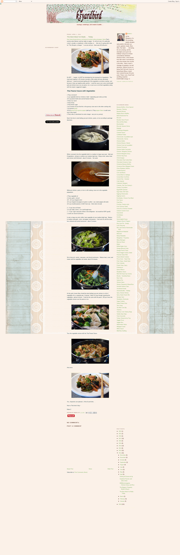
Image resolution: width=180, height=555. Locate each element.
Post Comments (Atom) (81, 472)
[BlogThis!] (91, 413)
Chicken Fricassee (122, 147)
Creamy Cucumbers (122, 187)
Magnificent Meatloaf (122, 231)
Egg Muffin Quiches (122, 189)
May (121, 472)
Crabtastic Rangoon (122, 183)
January (122, 501)
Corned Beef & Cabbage (123, 174)
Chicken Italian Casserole (124, 149)
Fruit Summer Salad (122, 206)
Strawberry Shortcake (122, 299)
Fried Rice (119, 202)
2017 (120, 438)
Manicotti (119, 233)
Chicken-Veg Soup (122, 155)
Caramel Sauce (121, 132)
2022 (120, 431)
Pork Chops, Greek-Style (123, 261)
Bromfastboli (120, 124)
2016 (120, 441)
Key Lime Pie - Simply (123, 223)
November (123, 457)
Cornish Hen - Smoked (123, 179)
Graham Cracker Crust (123, 210)
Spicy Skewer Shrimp (122, 293)
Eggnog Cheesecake (122, 194)
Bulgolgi (119, 128)
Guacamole (120, 212)
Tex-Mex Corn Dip (121, 307)
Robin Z (130, 33)
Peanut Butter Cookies (123, 257)
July (121, 467)
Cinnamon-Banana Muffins (124, 164)
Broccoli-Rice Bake (122, 122)
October (122, 460)
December (123, 455)
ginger (75, 108)
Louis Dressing (121, 225)
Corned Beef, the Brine (123, 177)
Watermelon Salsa (122, 324)
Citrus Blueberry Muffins (123, 168)
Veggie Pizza (120, 320)
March (122, 496)
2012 (120, 450)
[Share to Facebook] (94, 413)
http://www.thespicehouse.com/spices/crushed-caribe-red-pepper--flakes (86, 39)
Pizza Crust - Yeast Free (123, 259)
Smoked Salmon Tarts (123, 286)
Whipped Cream (121, 326)
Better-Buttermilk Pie (122, 115)
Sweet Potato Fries (122, 303)
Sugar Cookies (121, 301)
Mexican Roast (121, 242)
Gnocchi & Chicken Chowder (124, 208)
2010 (120, 504)
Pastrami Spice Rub (122, 254)
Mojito (118, 244)
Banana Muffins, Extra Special (125, 107)
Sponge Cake (120, 297)
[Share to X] (92, 413)
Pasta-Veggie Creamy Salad (124, 252)
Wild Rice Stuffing (121, 331)
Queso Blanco (120, 269)
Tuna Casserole (121, 316)
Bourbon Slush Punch (123, 120)
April (121, 474)
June (121, 469)
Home (90, 469)
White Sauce (120, 328)
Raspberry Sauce (121, 271)
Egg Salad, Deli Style (122, 191)
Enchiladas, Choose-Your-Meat (125, 198)
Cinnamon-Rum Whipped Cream (125, 166)
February (122, 499)
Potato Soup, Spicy (122, 265)
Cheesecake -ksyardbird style (125, 136)
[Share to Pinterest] (96, 413)
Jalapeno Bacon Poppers (123, 221)
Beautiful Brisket (121, 111)
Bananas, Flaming (122, 109)
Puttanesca (120, 267)
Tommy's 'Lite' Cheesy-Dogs (124, 312)
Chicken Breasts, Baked (123, 143)
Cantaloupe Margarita (122, 130)
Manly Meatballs (121, 235)
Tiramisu (119, 309)
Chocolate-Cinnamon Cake (124, 162)
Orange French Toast (122, 250)
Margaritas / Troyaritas (123, 238)
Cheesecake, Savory (122, 139)
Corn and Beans (121, 172)
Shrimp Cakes (120, 282)
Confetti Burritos (121, 170)
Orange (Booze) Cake (122, 248)
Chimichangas (120, 158)
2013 (120, 448)
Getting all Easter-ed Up (126, 476)
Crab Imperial (120, 181)
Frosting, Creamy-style (123, 204)
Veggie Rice (120, 322)
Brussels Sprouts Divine (123, 126)
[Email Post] (86, 412)
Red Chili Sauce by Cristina (124, 273)
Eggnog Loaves (121, 196)
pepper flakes (99, 110)
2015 (120, 443)
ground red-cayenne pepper (78, 110)
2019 (120, 436)
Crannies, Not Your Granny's (124, 185)
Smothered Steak (121, 288)
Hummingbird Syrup (122, 219)
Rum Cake (119, 278)
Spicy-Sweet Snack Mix (123, 295)
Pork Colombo (120, 263)
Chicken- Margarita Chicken (124, 151)
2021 (120, 433)
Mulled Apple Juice (122, 246)
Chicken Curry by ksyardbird (124, 145)
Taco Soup (120, 305)
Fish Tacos (120, 200)
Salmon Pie (120, 280)
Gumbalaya (120, 215)
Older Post (110, 469)
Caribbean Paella (121, 134)
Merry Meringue (121, 240)
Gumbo (119, 217)
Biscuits (119, 117)
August (122, 464)
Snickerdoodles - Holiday (123, 290)
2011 (120, 453)
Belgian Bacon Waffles (123, 113)
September (123, 462)
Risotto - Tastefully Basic (123, 276)
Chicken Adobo (121, 141)
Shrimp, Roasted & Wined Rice (125, 284)
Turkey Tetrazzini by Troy (124, 318)
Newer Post (70, 469)
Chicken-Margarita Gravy (123, 153)
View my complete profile (125, 81)
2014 (120, 445)
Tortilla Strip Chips (122, 314)
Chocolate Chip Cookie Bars (124, 160)
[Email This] (89, 413)
